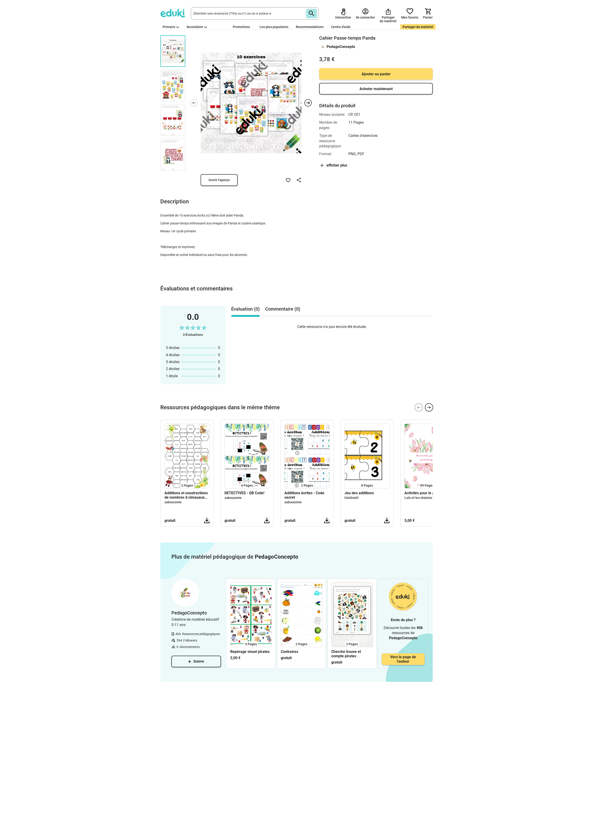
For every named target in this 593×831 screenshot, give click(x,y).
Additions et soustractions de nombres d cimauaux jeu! (186, 495)
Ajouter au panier (376, 74)
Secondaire (194, 27)
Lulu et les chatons (418, 498)
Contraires (289, 651)
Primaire (169, 27)
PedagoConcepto (341, 46)
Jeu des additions (359, 493)
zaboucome (173, 502)
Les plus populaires (274, 27)
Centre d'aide (340, 27)
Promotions (241, 27)
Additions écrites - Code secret (304, 495)
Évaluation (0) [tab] (245, 309)
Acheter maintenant (376, 89)
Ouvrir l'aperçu (219, 180)
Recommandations (310, 27)
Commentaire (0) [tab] (282, 309)
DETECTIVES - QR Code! (244, 493)
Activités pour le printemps (426, 493)
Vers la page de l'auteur (403, 659)
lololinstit (351, 498)
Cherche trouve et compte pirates (346, 653)
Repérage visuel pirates (250, 651)
